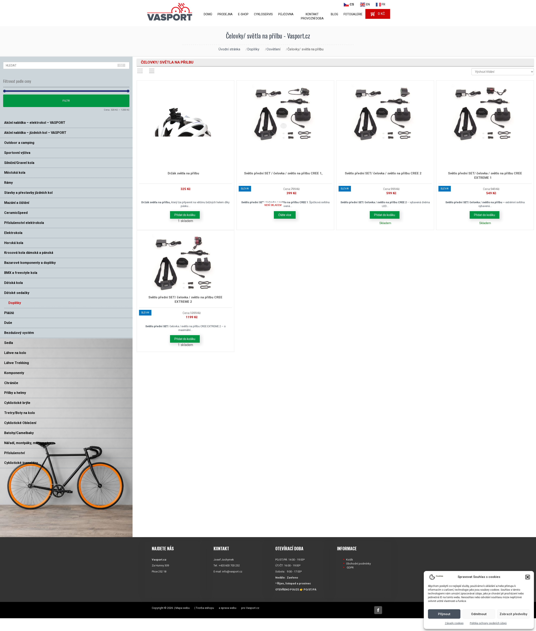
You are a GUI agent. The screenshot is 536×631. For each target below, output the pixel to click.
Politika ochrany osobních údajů (488, 623)
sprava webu (228, 607)
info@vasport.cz (232, 571)
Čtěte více (284, 215)
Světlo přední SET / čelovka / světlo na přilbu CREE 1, (283, 173)
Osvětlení (273, 49)
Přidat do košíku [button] (184, 215)
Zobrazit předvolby (513, 614)
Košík (349, 559)
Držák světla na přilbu (183, 173)
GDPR (350, 567)
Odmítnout (479, 614)
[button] (528, 577)
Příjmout (444, 614)
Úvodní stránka (229, 49)
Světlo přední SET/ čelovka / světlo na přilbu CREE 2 (383, 173)
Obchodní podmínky (358, 563)
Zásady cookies (454, 623)
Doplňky (253, 49)
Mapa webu (182, 607)
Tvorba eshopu (205, 607)
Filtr (66, 100)
